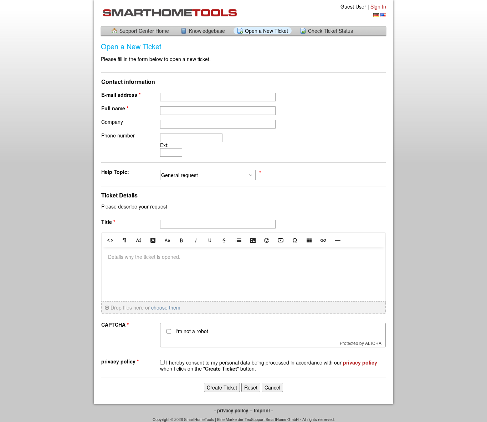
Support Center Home (144, 30)
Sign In (378, 6)
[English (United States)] (383, 15)
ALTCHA (373, 343)
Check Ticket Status (330, 30)
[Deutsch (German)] (376, 15)
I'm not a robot (191, 331)
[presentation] (243, 274)
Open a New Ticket (266, 30)
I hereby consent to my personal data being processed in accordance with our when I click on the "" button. (268, 366)
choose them (165, 307)
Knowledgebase (207, 30)
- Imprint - (262, 410)
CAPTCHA (115, 325)
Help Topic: (115, 172)
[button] (110, 240)
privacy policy (120, 361)
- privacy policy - (232, 410)
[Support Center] (169, 12)
